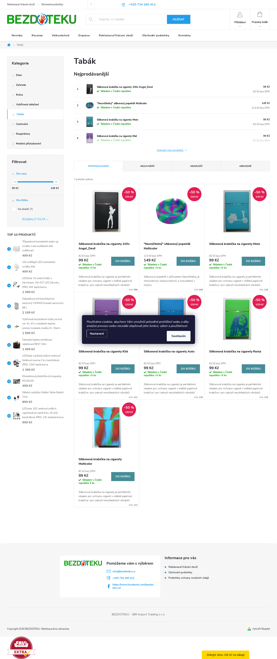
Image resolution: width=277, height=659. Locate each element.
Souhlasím (178, 336)
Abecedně (245, 166)
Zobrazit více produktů (170, 150)
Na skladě (25, 209)
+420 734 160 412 (123, 578)
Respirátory (23, 134)
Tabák (20, 114)
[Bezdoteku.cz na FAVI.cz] (21, 647)
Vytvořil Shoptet (261, 629)
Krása (19, 94)
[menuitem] (17, 35)
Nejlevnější (147, 166)
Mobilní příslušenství (28, 143)
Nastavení (97, 334)
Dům (19, 75)
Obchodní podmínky (52, 4)
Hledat (178, 19)
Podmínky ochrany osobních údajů (188, 578)
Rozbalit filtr (33, 219)
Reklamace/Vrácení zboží (21, 4)
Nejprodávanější (98, 166)
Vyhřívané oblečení (27, 104)
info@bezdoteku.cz (123, 571)
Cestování (22, 124)
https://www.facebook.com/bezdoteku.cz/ (133, 586)
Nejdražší (196, 166)
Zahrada (21, 85)
